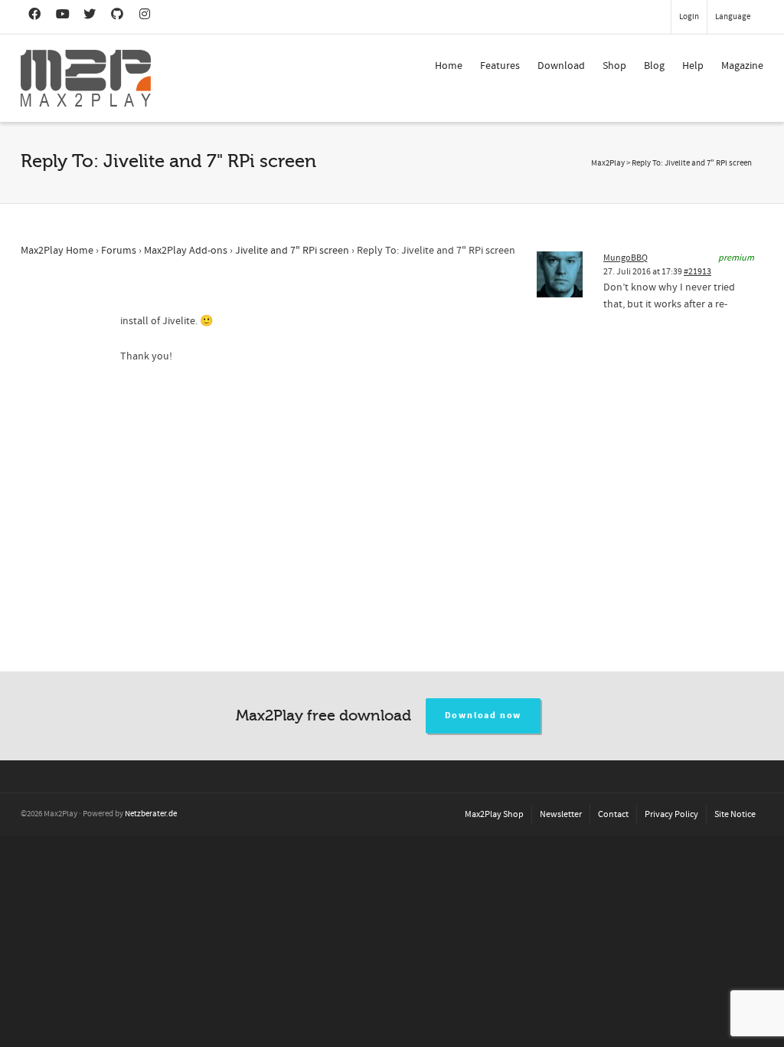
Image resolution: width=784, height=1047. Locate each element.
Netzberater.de (151, 814)
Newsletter (561, 814)
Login (689, 16)
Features (500, 66)
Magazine (742, 66)
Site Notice (735, 814)
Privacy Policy (671, 814)
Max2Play (608, 163)
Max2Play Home (57, 251)
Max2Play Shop (494, 814)
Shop (614, 66)
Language (732, 16)
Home (448, 66)
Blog (654, 66)
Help (693, 66)
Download (561, 66)
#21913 (697, 271)
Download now (483, 715)
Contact (613, 814)
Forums (118, 251)
